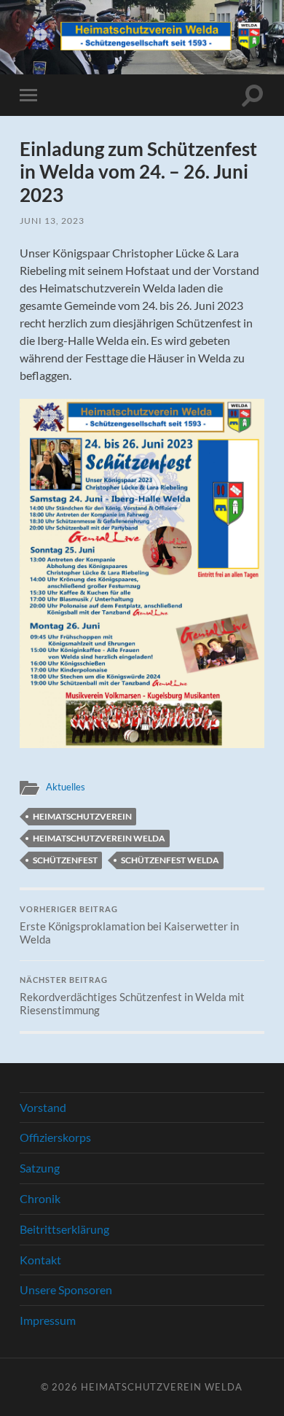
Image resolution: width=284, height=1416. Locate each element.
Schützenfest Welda (170, 860)
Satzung (40, 1168)
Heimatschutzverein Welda (99, 838)
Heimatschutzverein (82, 816)
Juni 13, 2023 (52, 220)
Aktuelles (65, 787)
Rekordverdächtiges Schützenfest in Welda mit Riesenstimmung (132, 996)
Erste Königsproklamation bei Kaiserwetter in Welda (129, 925)
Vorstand (43, 1107)
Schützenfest (65, 860)
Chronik (40, 1198)
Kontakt (40, 1260)
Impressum (48, 1320)
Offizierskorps (55, 1137)
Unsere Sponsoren (66, 1289)
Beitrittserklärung (64, 1229)
